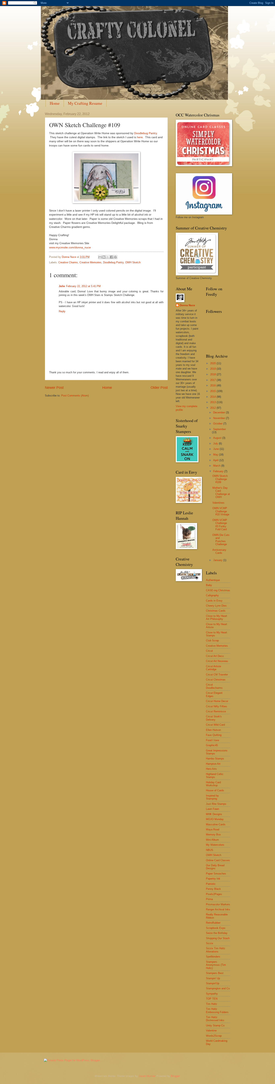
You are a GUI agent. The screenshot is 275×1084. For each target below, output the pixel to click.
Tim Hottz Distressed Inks (215, 1019)
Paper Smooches (216, 873)
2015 (213, 391)
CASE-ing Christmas (218, 590)
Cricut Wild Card (215, 724)
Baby (209, 585)
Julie (62, 286)
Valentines (218, 502)
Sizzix (209, 943)
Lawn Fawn (212, 808)
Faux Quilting (213, 734)
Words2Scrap (214, 1035)
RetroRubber (213, 922)
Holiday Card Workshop (213, 784)
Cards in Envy (214, 600)
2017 (213, 380)
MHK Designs (214, 814)
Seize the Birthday (216, 933)
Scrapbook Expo (215, 927)
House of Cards (215, 790)
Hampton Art (213, 763)
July (216, 443)
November (219, 418)
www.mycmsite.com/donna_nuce (70, 247)
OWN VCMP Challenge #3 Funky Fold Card (219, 525)
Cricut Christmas (215, 679)
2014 (213, 396)
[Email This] (100, 257)
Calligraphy (212, 595)
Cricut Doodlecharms (214, 686)
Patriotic (211, 883)
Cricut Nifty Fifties (216, 706)
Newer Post (54, 388)
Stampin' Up (213, 978)
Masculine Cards (215, 824)
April (216, 460)
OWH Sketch (133, 262)
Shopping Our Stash (218, 938)
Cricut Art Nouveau (217, 661)
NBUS (209, 850)
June (216, 448)
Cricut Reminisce (216, 711)
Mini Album (212, 839)
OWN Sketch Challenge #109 (220, 479)
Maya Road (212, 829)
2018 (213, 374)
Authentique (213, 580)
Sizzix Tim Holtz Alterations (215, 950)
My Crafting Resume (85, 103)
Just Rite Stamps (216, 803)
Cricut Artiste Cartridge (213, 668)
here (140, 137)
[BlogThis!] (104, 257)
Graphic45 (212, 745)
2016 (213, 385)
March (217, 465)
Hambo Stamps (215, 758)
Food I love (212, 740)
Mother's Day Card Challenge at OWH (221, 492)
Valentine (211, 1030)
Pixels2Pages (214, 894)
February (218, 471)
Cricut (209, 650)
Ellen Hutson (213, 729)
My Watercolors (215, 844)
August (217, 437)
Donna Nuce (187, 305)
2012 (213, 407)
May (216, 454)
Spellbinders (213, 956)
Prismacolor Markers (218, 904)
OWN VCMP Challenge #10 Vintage (220, 511)
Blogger (175, 1076)
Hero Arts (211, 768)
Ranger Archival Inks (218, 909)
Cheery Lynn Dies (216, 605)
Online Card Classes (218, 860)
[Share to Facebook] (112, 257)
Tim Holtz (211, 1003)
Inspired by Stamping (212, 797)
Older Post (159, 388)
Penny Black (213, 888)
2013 (213, 402)
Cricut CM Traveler (217, 674)
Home (55, 103)
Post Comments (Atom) (75, 395)
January (218, 560)
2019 (213, 368)
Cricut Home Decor (217, 701)
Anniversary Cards (219, 551)
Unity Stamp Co (215, 1025)
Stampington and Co (218, 988)
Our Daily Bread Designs (215, 867)
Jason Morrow (147, 1076)
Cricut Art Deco (215, 656)
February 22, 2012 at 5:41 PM (83, 286)
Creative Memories (90, 262)
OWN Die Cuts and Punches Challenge (221, 539)
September (219, 429)
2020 (213, 363)
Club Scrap (212, 640)
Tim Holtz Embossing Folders (217, 1010)
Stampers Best (214, 973)
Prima (209, 899)
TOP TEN (211, 998)
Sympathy (212, 993)
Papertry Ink (213, 878)
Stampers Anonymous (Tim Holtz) (216, 965)
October (218, 423)
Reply (62, 311)
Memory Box (213, 834)
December (219, 412)
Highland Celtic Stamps (214, 776)
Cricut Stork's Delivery (214, 718)
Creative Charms (68, 262)
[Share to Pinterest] (115, 257)
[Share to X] (108, 257)
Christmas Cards (215, 610)
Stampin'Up (212, 983)
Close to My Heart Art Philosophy (216, 617)
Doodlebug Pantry (145, 133)
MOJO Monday (215, 819)
